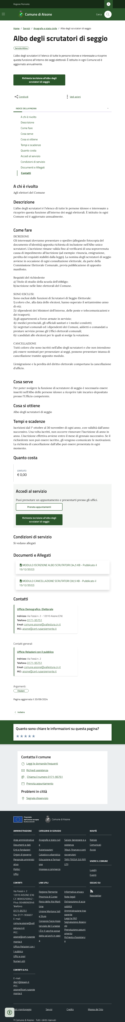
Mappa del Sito (95, 1009)
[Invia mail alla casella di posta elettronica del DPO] (21, 982)
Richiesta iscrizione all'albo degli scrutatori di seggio (39, 80)
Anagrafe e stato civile (45, 28)
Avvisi (93, 849)
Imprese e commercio (49, 869)
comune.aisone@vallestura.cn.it (42, 624)
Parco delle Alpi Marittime (49, 904)
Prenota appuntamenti (39, 507)
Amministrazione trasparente (75, 912)
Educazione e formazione (49, 862)
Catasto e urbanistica (49, 854)
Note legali (69, 896)
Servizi (26, 28)
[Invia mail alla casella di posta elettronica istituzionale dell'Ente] (24, 925)
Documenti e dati (22, 845)
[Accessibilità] (9, 1012)
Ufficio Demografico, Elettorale (35, 609)
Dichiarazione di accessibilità (74, 904)
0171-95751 (34, 620)
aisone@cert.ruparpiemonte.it (39, 629)
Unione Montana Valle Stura (49, 913)
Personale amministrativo (23, 862)
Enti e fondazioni (21, 849)
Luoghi (93, 870)
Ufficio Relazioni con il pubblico (35, 652)
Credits (70, 1009)
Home (16, 28)
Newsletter (95, 895)
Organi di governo (22, 854)
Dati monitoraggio (22, 1009)
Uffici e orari (19, 956)
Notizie (93, 840)
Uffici (15, 874)
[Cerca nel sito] (107, 14)
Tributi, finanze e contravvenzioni (75, 852)
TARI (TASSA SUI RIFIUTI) (75, 862)
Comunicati (95, 845)
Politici (16, 869)
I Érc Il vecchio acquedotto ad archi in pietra (50, 935)
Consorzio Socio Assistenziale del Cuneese (49, 923)
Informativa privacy (74, 892)
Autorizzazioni (46, 849)
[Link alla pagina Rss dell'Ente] (91, 891)
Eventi (93, 875)
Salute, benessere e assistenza (75, 842)
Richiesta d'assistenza (74, 939)
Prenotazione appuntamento (75, 931)
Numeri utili (19, 961)
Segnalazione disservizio (75, 924)
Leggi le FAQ (70, 918)
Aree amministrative (23, 840)
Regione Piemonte (21, 4)
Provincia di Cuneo (48, 896)
